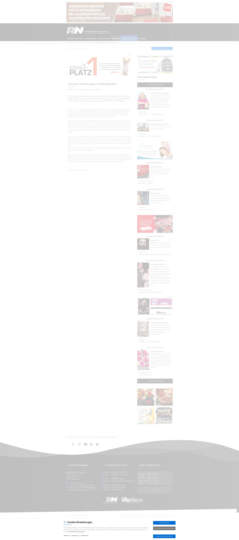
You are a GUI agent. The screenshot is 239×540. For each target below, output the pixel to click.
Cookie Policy (84, 535)
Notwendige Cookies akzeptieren (164, 528)
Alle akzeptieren (164, 523)
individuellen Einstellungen (76, 532)
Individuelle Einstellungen (164, 536)
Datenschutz (75, 535)
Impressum (66, 535)
